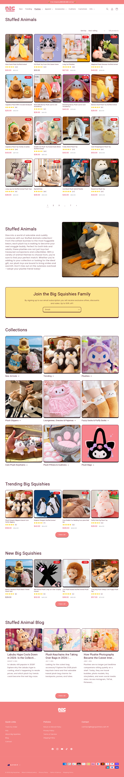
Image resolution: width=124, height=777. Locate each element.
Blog (7, 738)
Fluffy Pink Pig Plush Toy (99, 520)
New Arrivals (11, 376)
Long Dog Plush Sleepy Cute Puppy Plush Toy (104, 590)
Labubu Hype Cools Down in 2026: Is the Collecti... (22, 656)
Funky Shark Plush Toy (70, 147)
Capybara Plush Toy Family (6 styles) (17, 147)
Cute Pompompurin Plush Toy (101, 147)
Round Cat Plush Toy (98, 189)
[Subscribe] (78, 309)
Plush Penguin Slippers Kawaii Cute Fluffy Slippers (17, 521)
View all (62, 534)
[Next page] (76, 205)
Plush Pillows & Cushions (55, 465)
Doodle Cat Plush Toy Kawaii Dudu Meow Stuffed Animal (47, 147)
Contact (8, 742)
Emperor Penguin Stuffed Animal (45, 520)
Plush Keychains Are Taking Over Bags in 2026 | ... (62, 656)
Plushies (86, 376)
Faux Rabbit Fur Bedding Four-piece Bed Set (76, 521)
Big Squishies (15, 772)
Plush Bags (87, 465)
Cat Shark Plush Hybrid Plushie (73, 189)
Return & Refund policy (29, 772)
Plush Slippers (12, 420)
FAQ (6, 731)
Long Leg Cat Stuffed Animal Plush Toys (18, 189)
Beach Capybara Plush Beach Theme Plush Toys (17, 590)
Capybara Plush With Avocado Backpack (18, 104)
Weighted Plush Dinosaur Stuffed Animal (104, 64)
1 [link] (47, 205)
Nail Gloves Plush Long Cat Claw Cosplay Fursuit (47, 590)
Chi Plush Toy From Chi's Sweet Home (46, 64)
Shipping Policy (49, 738)
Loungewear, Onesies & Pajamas (58, 420)
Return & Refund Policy (52, 727)
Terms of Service (50, 734)
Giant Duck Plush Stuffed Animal (16, 64)
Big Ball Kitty (38, 189)
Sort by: (84, 31)
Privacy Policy (48, 731)
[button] (38, 9)
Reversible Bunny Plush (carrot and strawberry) (45, 105)
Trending (47, 376)
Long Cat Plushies (68, 64)
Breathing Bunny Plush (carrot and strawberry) (74, 105)
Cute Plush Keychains (15, 465)
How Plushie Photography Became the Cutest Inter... (99, 656)
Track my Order (11, 727)
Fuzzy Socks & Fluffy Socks (94, 420)
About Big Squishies (13, 734)
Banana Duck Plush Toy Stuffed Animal (104, 104)
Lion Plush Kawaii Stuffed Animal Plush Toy (76, 590)
